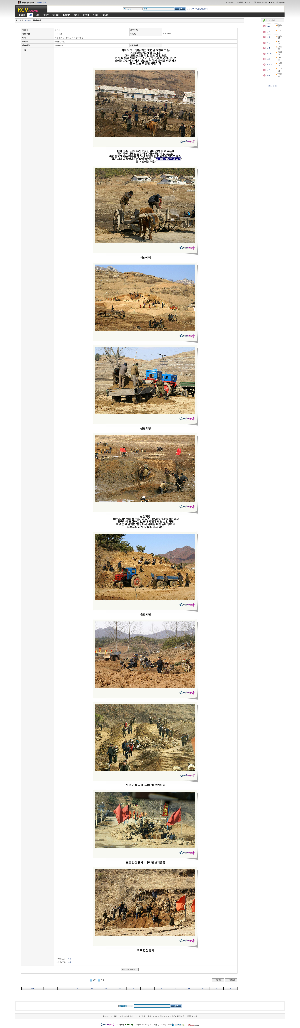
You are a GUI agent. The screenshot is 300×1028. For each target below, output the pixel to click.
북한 (70, 962)
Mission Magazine (278, 2)
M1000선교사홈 (260, 2)
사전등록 (190, 9)
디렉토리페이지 (126, 1016)
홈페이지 (106, 1016)
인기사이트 (164, 1016)
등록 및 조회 (192, 1016)
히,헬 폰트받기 (201, 9)
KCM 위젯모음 (178, 1016)
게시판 (240, 2)
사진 (70, 959)
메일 (248, 2)
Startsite (230, 2)
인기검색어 (140, 1016)
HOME (28, 20)
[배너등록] (272, 86)
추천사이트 (152, 1016)
